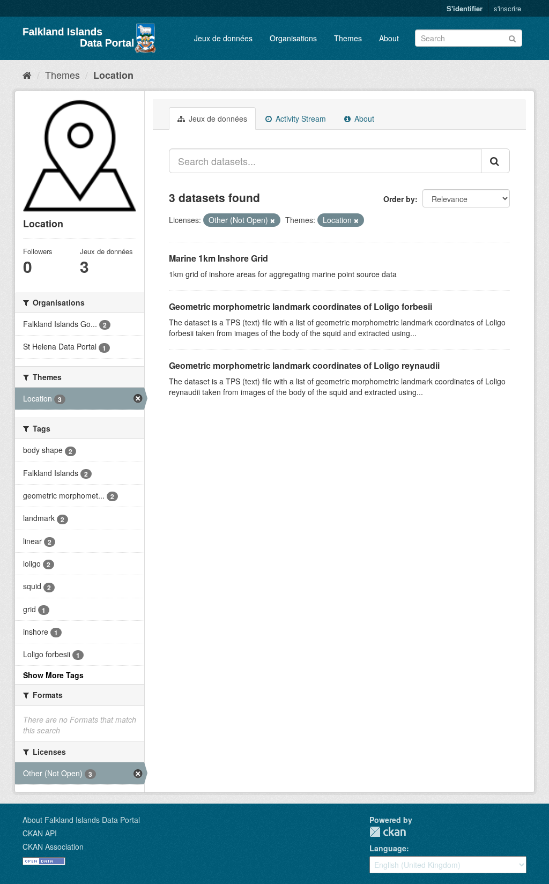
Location (113, 75)
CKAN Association (53, 846)
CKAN (387, 831)
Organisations (293, 38)
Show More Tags (53, 675)
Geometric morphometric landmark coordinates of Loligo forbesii (300, 306)
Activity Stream (299, 118)
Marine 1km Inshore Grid (218, 258)
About (389, 38)
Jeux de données (223, 38)
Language (387, 848)
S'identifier (465, 8)
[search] (495, 160)
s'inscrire (507, 8)
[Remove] (272, 220)
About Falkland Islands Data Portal (81, 819)
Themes (348, 38)
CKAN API (40, 833)
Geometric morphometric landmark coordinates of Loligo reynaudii (304, 365)
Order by (399, 199)
